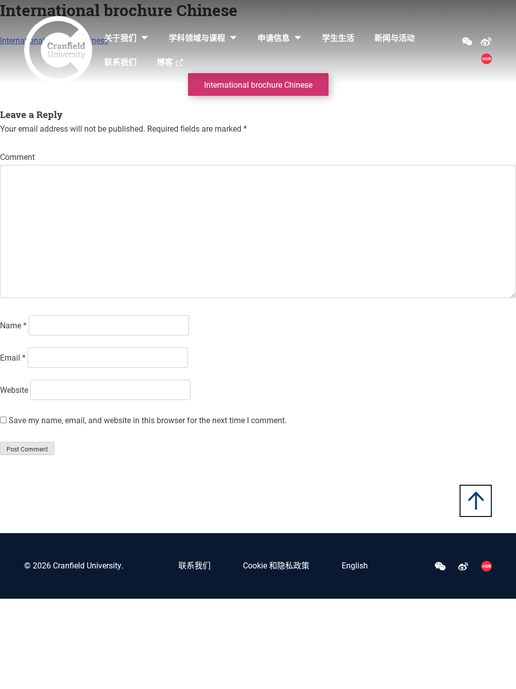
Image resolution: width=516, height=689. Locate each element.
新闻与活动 (394, 37)
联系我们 (120, 61)
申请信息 (273, 37)
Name (13, 325)
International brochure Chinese (258, 84)
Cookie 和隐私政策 (276, 565)
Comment (17, 156)
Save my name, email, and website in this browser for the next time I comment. (148, 420)
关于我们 (120, 37)
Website (14, 389)
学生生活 (338, 37)
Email (13, 357)
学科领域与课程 (197, 37)
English (355, 565)
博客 (165, 61)
